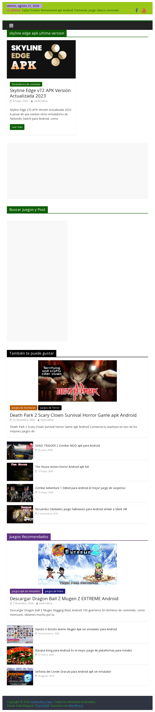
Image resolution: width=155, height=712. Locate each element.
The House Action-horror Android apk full (62, 467)
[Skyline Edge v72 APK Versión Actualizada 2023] (41, 42)
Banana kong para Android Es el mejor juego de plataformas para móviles (83, 650)
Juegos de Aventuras (23, 407)
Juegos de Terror (50, 407)
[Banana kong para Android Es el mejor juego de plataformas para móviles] (20, 648)
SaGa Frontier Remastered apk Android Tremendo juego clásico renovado (70, 10)
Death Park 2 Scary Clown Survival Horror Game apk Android (73, 415)
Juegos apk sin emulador (26, 591)
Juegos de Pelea (54, 591)
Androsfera (41, 101)
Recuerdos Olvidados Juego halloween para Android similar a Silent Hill (81, 509)
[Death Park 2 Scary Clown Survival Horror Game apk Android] (77, 362)
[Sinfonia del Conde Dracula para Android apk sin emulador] (20, 670)
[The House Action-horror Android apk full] (20, 465)
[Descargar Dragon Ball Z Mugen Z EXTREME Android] (77, 546)
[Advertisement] (77, 171)
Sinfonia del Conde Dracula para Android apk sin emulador (73, 671)
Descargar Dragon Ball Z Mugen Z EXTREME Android (64, 598)
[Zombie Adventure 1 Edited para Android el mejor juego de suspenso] (20, 486)
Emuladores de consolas (26, 84)
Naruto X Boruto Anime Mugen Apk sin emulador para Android (76, 629)
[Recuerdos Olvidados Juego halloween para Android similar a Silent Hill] (20, 507)
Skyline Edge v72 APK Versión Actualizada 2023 (40, 92)
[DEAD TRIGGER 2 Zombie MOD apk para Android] (20, 444)
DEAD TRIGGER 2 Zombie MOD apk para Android (67, 445)
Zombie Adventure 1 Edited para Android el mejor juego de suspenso (80, 488)
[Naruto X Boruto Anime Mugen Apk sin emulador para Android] (20, 627)
